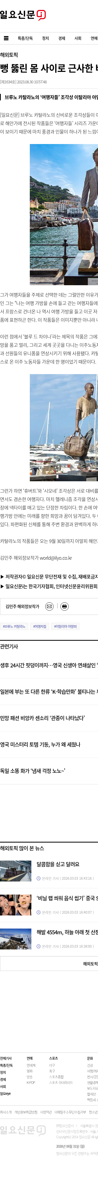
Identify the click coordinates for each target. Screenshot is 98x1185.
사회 (3, 1086)
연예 (29, 1058)
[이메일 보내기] (49, 606)
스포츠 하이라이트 (61, 1082)
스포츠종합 (56, 1076)
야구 (52, 1065)
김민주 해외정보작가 (22, 606)
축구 (52, 1070)
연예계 (31, 1065)
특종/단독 (6, 1065)
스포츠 (53, 1058)
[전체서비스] (6, 38)
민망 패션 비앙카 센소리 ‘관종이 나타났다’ (42, 718)
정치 (3, 1072)
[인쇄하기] (64, 606)
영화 (29, 1070)
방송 (29, 1076)
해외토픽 (9, 55)
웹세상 (91, 1093)
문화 (90, 1058)
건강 (90, 1065)
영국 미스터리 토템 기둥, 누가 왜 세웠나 (40, 744)
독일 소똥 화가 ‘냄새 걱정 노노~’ (32, 771)
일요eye (5, 1093)
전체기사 (5, 1058)
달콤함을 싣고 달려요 (58, 864)
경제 (3, 1079)
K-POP (31, 1082)
